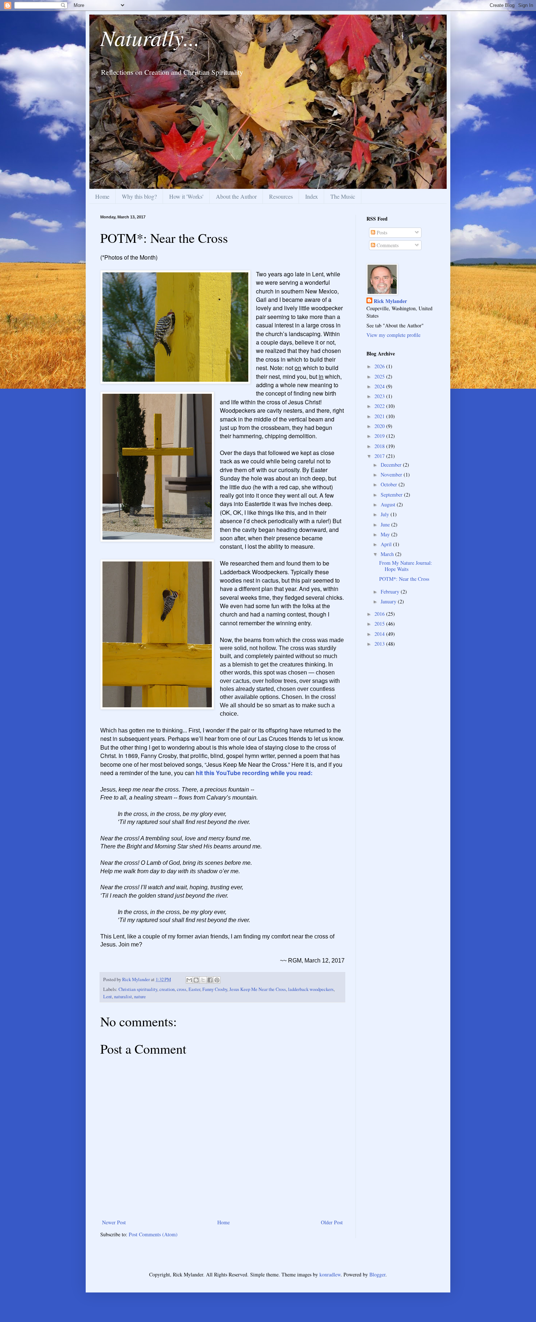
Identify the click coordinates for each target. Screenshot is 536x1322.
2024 (380, 386)
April (387, 544)
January (389, 601)
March (388, 554)
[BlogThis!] (196, 980)
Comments (387, 245)
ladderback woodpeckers (311, 989)
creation (167, 989)
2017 (380, 455)
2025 (380, 376)
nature (140, 997)
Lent (107, 997)
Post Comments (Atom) (153, 1234)
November (392, 474)
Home (102, 196)
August (389, 504)
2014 (380, 633)
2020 (380, 426)
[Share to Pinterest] (217, 980)
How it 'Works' (186, 196)
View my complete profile (393, 334)
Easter (194, 989)
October (390, 484)
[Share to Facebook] (210, 980)
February (391, 591)
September (392, 494)
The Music (342, 196)
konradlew (330, 1274)
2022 (380, 406)
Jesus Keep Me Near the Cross (257, 989)
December (392, 464)
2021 (380, 416)
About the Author (236, 196)
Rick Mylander (390, 301)
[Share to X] (203, 980)
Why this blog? (139, 196)
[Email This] (189, 980)
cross (181, 989)
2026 (380, 366)
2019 (380, 435)
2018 (380, 446)
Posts (381, 232)
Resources (281, 196)
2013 (380, 643)
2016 (380, 613)
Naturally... (150, 37)
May (386, 534)
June (386, 524)
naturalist (123, 997)
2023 (380, 396)
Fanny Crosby (214, 989)
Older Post (332, 1222)
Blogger (377, 1274)
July (386, 514)
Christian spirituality (138, 989)
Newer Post (114, 1222)
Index (311, 196)
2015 (380, 623)
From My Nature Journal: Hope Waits (405, 565)
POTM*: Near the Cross (404, 578)
